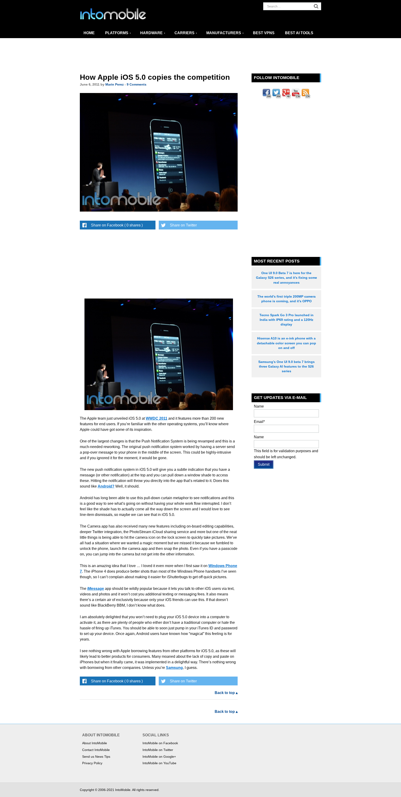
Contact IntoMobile (96, 750)
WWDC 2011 (156, 418)
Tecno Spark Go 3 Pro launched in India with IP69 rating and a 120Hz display (286, 319)
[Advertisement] (200, 56)
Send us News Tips (96, 756)
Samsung (174, 668)
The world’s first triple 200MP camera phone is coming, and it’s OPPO (286, 299)
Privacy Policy (92, 763)
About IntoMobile (94, 743)
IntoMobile (121, 14)
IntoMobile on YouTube (159, 763)
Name (259, 406)
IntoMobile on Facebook (160, 743)
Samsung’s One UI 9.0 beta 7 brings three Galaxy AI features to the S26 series (286, 366)
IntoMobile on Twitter (157, 750)
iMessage (95, 589)
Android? (106, 486)
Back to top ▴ (226, 693)
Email (259, 422)
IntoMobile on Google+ (159, 756)
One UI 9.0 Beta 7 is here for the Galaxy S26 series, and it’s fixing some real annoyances (286, 277)
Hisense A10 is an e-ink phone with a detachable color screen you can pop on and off (286, 342)
